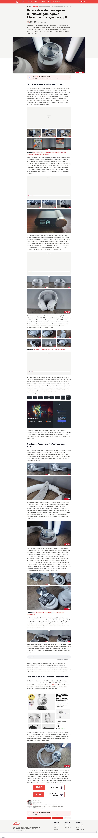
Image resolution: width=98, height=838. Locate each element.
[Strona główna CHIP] (20, 2)
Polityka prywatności (80, 829)
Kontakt (77, 827)
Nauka (49, 1)
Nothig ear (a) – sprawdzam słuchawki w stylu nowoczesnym (49, 349)
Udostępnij (32, 818)
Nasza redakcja (79, 825)
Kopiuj (67, 818)
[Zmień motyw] (81, 1)
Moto (43, 1)
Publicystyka (58, 1)
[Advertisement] (49, 186)
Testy (36, 1)
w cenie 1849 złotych (52, 684)
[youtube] (29, 807)
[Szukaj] (84, 2)
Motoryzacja (56, 829)
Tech (30, 1)
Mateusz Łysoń (33, 21)
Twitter (55, 818)
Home (30, 6)
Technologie (56, 825)
